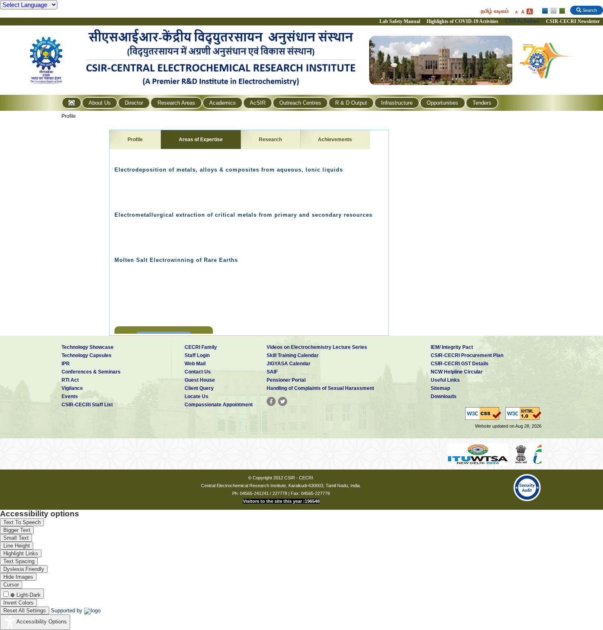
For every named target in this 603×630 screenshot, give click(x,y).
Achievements (335, 139)
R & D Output (351, 103)
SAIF (272, 372)
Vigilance (72, 388)
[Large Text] (529, 11)
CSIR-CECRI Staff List (87, 405)
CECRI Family (201, 347)
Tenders (482, 103)
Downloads (444, 396)
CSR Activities (522, 21)
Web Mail (195, 364)
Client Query (199, 388)
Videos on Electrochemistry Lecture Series (317, 347)
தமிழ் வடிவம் (495, 11)
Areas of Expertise (201, 139)
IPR (66, 364)
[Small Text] (516, 11)
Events (70, 396)
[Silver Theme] (553, 11)
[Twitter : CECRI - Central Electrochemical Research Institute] (282, 401)
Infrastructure (397, 103)
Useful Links (445, 380)
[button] (120, 297)
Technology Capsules (87, 355)
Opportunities (442, 103)
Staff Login (197, 355)
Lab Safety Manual (399, 21)
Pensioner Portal (286, 380)
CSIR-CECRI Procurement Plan (467, 355)
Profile (69, 116)
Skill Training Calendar (293, 355)
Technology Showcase (88, 347)
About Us (100, 103)
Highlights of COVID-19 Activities (462, 21)
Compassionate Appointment (219, 405)
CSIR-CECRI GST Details (460, 364)
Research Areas (176, 103)
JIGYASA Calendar (289, 364)
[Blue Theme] (545, 11)
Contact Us (198, 372)
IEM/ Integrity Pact (452, 347)
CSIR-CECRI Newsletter (573, 21)
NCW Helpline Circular (457, 372)
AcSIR (257, 103)
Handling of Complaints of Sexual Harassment (320, 388)
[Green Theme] (561, 11)
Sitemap (440, 388)
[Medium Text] (522, 11)
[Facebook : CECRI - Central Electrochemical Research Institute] (271, 401)
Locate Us (196, 396)
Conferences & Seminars (91, 372)
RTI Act (70, 380)
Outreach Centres (300, 103)
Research (270, 139)
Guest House (200, 380)
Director (134, 103)
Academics (222, 103)
